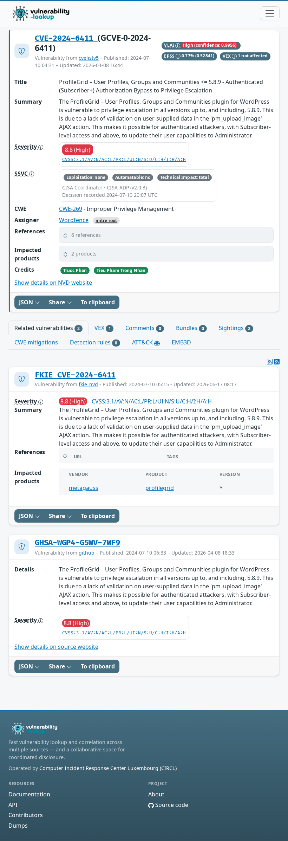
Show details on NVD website (53, 282)
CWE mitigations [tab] (36, 342)
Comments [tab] (143, 328)
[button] (166, 234)
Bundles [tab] (190, 328)
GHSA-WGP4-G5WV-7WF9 (77, 543)
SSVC (21, 173)
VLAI (169, 45)
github (86, 552)
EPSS (170, 56)
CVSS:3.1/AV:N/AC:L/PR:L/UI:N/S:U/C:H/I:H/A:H (124, 159)
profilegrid (159, 488)
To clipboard (98, 302)
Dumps (18, 825)
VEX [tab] (102, 328)
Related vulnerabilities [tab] (47, 328)
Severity (26, 146)
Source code (171, 805)
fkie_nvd (88, 384)
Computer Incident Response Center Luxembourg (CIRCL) (108, 768)
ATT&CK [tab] (143, 342)
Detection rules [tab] (93, 342)
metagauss (83, 488)
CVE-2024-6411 (66, 38)
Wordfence (74, 220)
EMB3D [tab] (181, 342)
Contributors (25, 815)
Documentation (29, 794)
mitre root (106, 221)
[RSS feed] (277, 361)
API (12, 805)
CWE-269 (70, 209)
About (156, 794)
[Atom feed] (270, 361)
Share (57, 302)
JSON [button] (26, 302)
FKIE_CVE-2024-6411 (75, 375)
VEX (227, 56)
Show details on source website (56, 647)
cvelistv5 (89, 57)
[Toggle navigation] (270, 13)
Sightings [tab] (234, 328)
